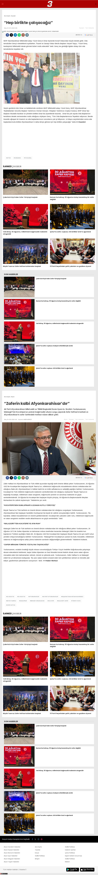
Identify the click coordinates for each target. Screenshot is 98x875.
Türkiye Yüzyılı (76, 601)
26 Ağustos (10, 596)
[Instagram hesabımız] (38, 839)
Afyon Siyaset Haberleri (11, 850)
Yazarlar (37, 850)
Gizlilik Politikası (40, 856)
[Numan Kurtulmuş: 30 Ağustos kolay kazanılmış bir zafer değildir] (72, 182)
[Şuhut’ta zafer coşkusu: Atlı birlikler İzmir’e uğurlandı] (72, 216)
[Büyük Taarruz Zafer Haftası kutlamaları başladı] (25, 251)
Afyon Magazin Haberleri (12, 859)
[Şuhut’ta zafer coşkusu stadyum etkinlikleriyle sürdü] (19, 364)
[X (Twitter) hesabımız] (35, 839)
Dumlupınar (23, 601)
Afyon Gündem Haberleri (12, 847)
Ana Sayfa (38, 847)
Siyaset (81, 28)
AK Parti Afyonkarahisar (50, 596)
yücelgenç (28, 158)
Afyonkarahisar (34, 596)
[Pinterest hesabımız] (41, 839)
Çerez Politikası (70, 853)
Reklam (67, 862)
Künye (37, 853)
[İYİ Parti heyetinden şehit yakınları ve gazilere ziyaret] (72, 251)
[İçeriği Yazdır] (27, 35)
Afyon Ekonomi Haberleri (12, 853)
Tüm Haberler (89, 28)
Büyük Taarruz (11, 601)
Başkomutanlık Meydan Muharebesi (72, 596)
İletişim (37, 859)
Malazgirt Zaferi (63, 601)
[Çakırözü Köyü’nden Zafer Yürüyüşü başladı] (25, 182)
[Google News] (88, 34)
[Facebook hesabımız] (32, 839)
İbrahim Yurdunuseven (37, 601)
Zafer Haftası (11, 605)
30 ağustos (21, 596)
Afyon (65, 419)
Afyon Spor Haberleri (10, 856)
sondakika (18, 158)
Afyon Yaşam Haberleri (11, 862)
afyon (9, 158)
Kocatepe (51, 601)
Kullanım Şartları (70, 850)
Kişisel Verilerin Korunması (73, 856)
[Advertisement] (49, 141)
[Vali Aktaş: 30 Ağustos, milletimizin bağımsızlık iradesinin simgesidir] (25, 216)
